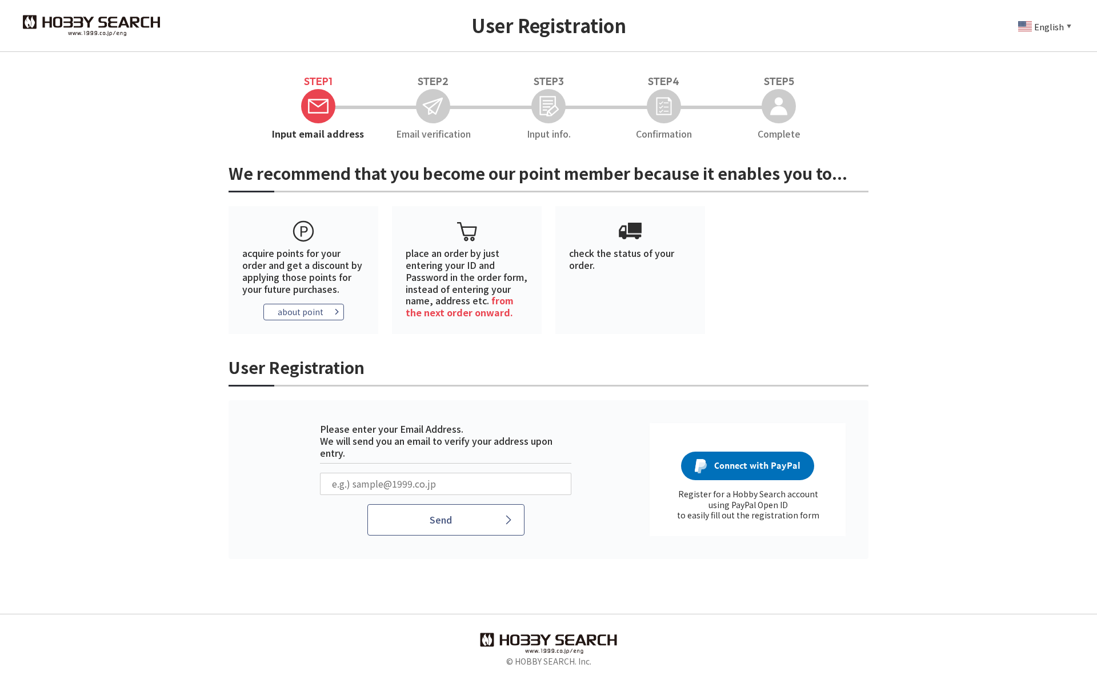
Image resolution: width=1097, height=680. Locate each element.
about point (300, 311)
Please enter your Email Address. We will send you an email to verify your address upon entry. (436, 441)
